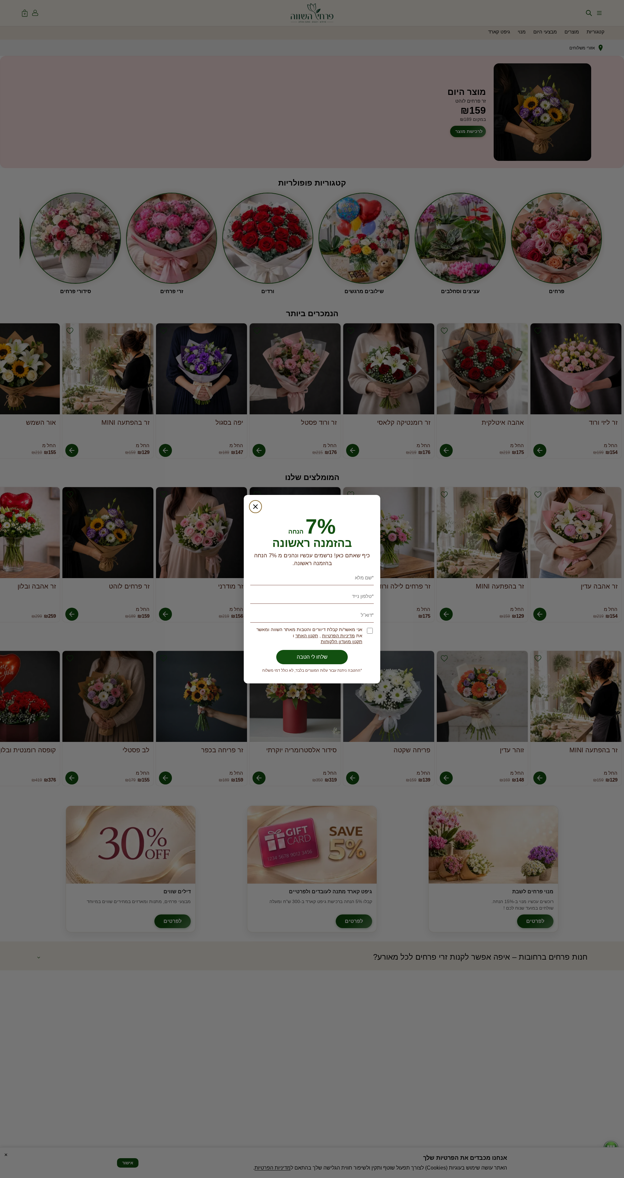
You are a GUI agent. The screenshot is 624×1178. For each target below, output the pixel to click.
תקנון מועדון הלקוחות (341, 641)
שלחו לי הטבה (312, 657)
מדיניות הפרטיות (338, 635)
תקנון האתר (306, 635)
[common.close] (255, 506)
